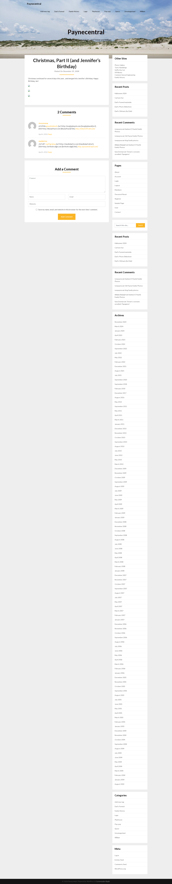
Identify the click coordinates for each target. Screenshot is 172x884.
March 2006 (119, 664)
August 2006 (119, 642)
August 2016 (119, 397)
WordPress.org (120, 869)
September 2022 (121, 349)
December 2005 (120, 677)
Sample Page (119, 203)
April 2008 (118, 557)
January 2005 (119, 726)
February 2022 (120, 362)
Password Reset (121, 194)
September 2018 (121, 384)
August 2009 (119, 486)
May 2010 (118, 460)
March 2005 (119, 717)
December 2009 (120, 469)
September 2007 (121, 589)
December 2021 (120, 366)
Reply (50, 134)
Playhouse (96, 11)
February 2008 (120, 566)
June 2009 (118, 495)
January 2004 (119, 780)
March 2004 (119, 771)
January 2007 (119, 620)
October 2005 (120, 686)
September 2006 (121, 637)
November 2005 (120, 682)
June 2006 (118, 651)
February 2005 (120, 722)
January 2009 (119, 517)
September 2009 (121, 482)
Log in (117, 855)
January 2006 (119, 673)
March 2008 (119, 562)
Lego (85, 11)
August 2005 (119, 695)
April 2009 (118, 504)
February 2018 (120, 389)
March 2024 (119, 326)
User (116, 208)
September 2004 (121, 744)
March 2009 (119, 509)
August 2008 (119, 540)
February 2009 (120, 513)
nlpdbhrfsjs (43, 141)
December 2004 (120, 731)
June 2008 (118, 549)
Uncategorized (129, 11)
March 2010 (119, 464)
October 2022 (120, 344)
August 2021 (119, 371)
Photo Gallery (120, 65)
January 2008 (119, 571)
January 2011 (119, 424)
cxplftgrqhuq (51, 144)
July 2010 (118, 451)
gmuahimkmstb (52, 126)
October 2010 (120, 437)
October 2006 (120, 633)
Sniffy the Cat (120, 70)
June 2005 (118, 704)
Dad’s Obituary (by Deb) (123, 111)
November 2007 (120, 580)
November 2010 (120, 433)
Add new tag (45, 11)
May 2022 (118, 357)
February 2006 (120, 669)
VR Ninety (118, 72)
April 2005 (118, 713)
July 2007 (118, 597)
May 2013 (118, 402)
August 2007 (119, 593)
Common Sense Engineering (125, 75)
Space (117, 11)
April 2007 (118, 606)
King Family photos (131, 140)
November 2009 (120, 473)
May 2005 (118, 709)
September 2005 (121, 691)
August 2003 (119, 784)
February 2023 (120, 340)
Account (118, 177)
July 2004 (118, 753)
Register (118, 199)
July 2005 (118, 700)
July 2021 (118, 375)
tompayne (118, 129)
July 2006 (118, 646)
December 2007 (120, 575)
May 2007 (118, 602)
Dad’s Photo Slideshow (123, 107)
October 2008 (120, 531)
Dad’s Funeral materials (123, 102)
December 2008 (120, 522)
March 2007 (119, 611)
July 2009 (118, 491)
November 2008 (120, 526)
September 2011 (121, 406)
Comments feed (120, 864)
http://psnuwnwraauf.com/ (88, 146)
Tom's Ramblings (121, 68)
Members (118, 190)
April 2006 (118, 660)
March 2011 (119, 420)
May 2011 (118, 411)
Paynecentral (34, 3)
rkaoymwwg (43, 123)
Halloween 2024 (120, 93)
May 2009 (118, 500)
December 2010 (120, 429)
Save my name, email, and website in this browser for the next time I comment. (68, 210)
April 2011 (118, 415)
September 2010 (121, 442)
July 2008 (118, 544)
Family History (74, 11)
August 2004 (119, 749)
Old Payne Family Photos (134, 136)
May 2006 (118, 655)
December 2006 (120, 624)
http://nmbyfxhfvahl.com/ (85, 129)
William (142, 11)
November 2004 (120, 735)
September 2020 (121, 380)
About (117, 172)
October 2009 (120, 477)
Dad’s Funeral (59, 11)
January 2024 (119, 331)
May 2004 (118, 762)
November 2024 (120, 322)
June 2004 (118, 757)
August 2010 (119, 446)
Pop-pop (107, 11)
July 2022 (118, 353)
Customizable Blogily (103, 881)
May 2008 (118, 553)
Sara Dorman (119, 152)
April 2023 (118, 335)
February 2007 (120, 615)
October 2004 (120, 740)
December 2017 (120, 393)
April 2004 (118, 766)
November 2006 (120, 629)
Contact (118, 212)
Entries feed (119, 860)
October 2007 (120, 584)
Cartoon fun (119, 98)
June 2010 (118, 455)
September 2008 (121, 535)
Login (117, 181)
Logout (117, 185)
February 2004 (120, 775)
